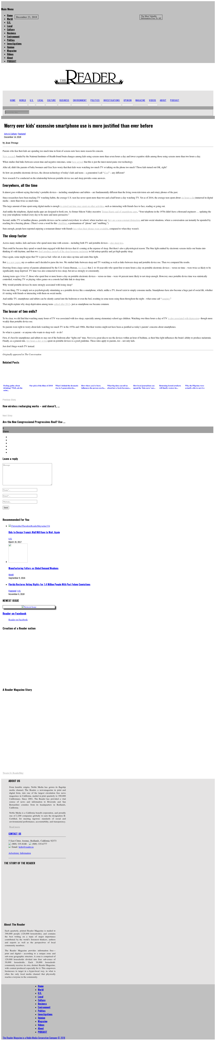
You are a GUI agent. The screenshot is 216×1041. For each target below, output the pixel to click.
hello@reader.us (26, 846)
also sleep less (116, 242)
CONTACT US (15, 833)
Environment (13, 36)
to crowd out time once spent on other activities (82, 206)
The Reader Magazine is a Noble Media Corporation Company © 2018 (34, 1038)
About (10, 57)
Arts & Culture (10, 133)
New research (9, 156)
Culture (11, 29)
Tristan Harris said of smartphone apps (119, 211)
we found (82, 267)
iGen (106, 172)
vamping (166, 298)
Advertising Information (20, 853)
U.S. (9, 22)
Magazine (11, 50)
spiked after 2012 (62, 304)
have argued (77, 161)
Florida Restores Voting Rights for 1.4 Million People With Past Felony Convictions (49, 584)
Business (11, 33)
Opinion (10, 47)
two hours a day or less (37, 340)
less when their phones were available (90, 228)
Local (9, 26)
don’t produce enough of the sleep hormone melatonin (63, 251)
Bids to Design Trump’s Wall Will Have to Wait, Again (34, 532)
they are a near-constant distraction (124, 220)
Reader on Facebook (14, 613)
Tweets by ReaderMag (13, 772)
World (10, 19)
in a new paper (13, 262)
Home (10, 15)
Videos (10, 54)
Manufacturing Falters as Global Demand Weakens (33, 568)
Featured (22, 133)
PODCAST (11, 61)
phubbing (62, 223)
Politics (11, 40)
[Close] (2, 2)
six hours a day (188, 197)
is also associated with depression (183, 318)
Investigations (14, 43)
